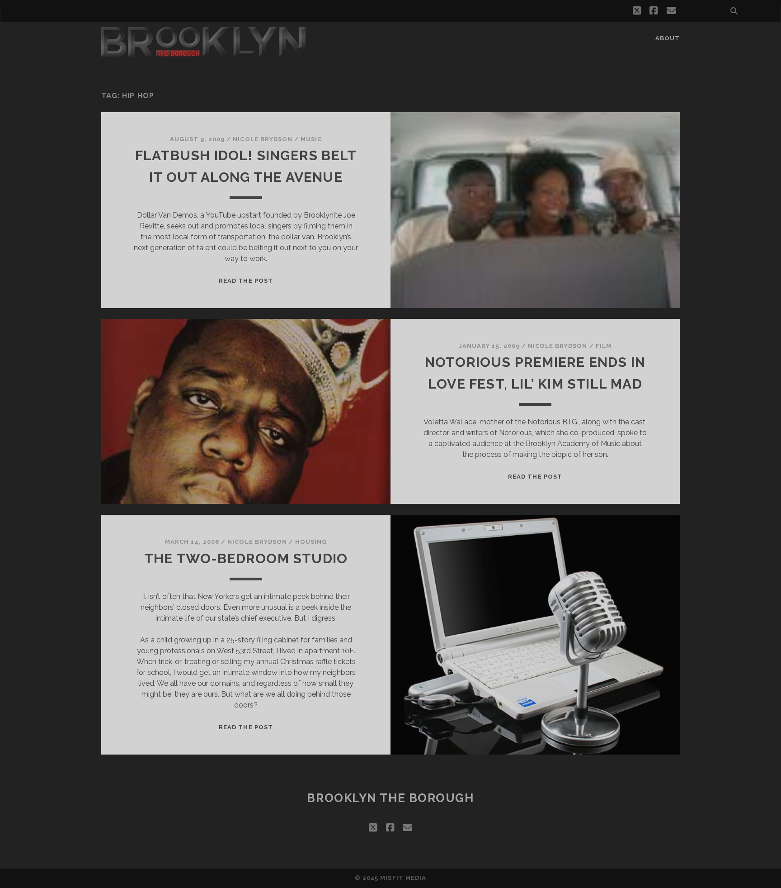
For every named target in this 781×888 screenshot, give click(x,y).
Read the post (246, 280)
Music (311, 139)
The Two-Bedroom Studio (246, 558)
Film (604, 345)
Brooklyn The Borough (390, 798)
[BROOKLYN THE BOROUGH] (203, 52)
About (667, 38)
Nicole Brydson (262, 139)
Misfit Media (403, 877)
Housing (311, 541)
